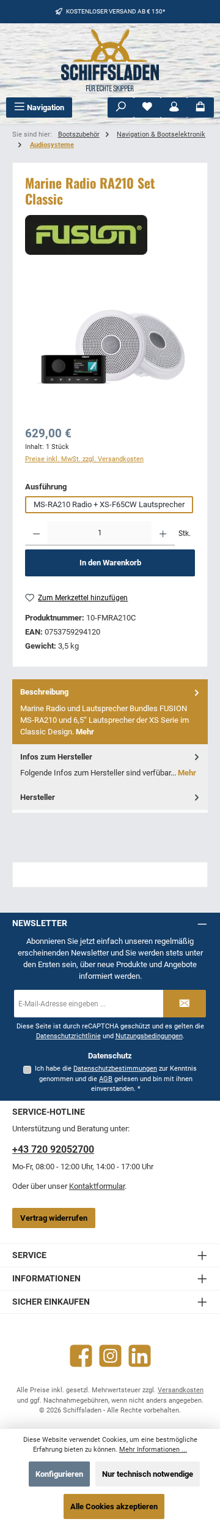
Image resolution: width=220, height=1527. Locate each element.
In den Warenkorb (110, 562)
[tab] (110, 711)
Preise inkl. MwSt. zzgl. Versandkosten (84, 459)
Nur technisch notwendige (147, 1474)
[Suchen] (121, 107)
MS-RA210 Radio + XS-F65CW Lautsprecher (109, 504)
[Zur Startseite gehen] (110, 60)
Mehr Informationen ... (153, 1449)
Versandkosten (181, 1390)
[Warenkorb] (200, 107)
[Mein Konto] (174, 107)
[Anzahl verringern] (36, 533)
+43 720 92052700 (53, 1149)
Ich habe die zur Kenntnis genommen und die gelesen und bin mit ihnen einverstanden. (116, 1079)
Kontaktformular (97, 1186)
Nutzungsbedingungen (149, 1036)
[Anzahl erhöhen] (163, 533)
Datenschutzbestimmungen (115, 1069)
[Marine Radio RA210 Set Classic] (110, 348)
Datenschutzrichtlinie (68, 1036)
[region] (110, 348)
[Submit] (184, 1003)
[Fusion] (110, 235)
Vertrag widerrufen (53, 1218)
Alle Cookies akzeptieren (114, 1506)
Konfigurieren (59, 1474)
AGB (105, 1079)
